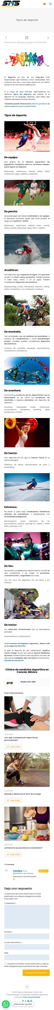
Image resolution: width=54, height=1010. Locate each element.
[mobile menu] (50, 4)
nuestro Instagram (19, 643)
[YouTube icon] (26, 1000)
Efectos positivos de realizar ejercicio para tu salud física (27, 104)
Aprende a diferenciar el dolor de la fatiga (22, 794)
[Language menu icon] (44, 4)
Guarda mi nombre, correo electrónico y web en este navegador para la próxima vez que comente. (26, 965)
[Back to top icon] (27, 987)
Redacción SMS (25, 42)
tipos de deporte (22, 94)
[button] (6, 1004)
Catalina (17, 871)
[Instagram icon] (31, 1000)
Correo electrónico (13, 942)
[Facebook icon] (23, 1000)
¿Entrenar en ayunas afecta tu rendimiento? (23, 848)
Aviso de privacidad (31, 997)
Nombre (8, 932)
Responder (43, 871)
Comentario (10, 903)
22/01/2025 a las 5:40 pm (23, 873)
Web (6, 953)
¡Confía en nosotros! (13, 660)
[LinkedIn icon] (28, 1000)
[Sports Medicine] (11, 4)
